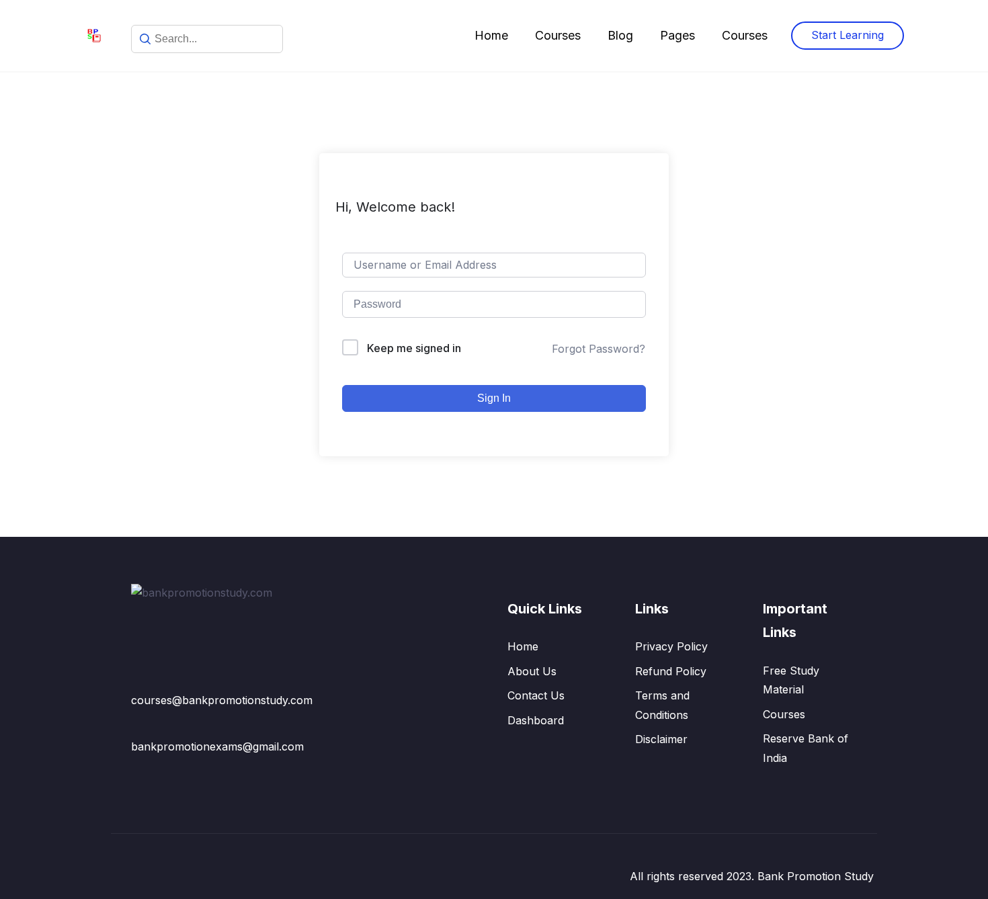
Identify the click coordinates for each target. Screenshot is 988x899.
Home (491, 35)
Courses (558, 35)
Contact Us (536, 695)
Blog (620, 35)
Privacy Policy (671, 646)
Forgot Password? (598, 348)
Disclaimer (661, 739)
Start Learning (847, 35)
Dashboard (535, 720)
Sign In (494, 398)
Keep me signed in (414, 348)
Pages (677, 35)
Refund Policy (670, 671)
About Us (532, 671)
